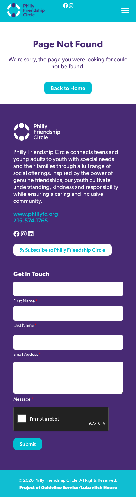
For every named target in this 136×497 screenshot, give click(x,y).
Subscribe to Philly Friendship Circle (64, 249)
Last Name (25, 325)
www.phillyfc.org (35, 213)
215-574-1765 (30, 220)
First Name (25, 300)
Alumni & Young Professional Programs (50, 20)
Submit (28, 444)
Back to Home (68, 87)
